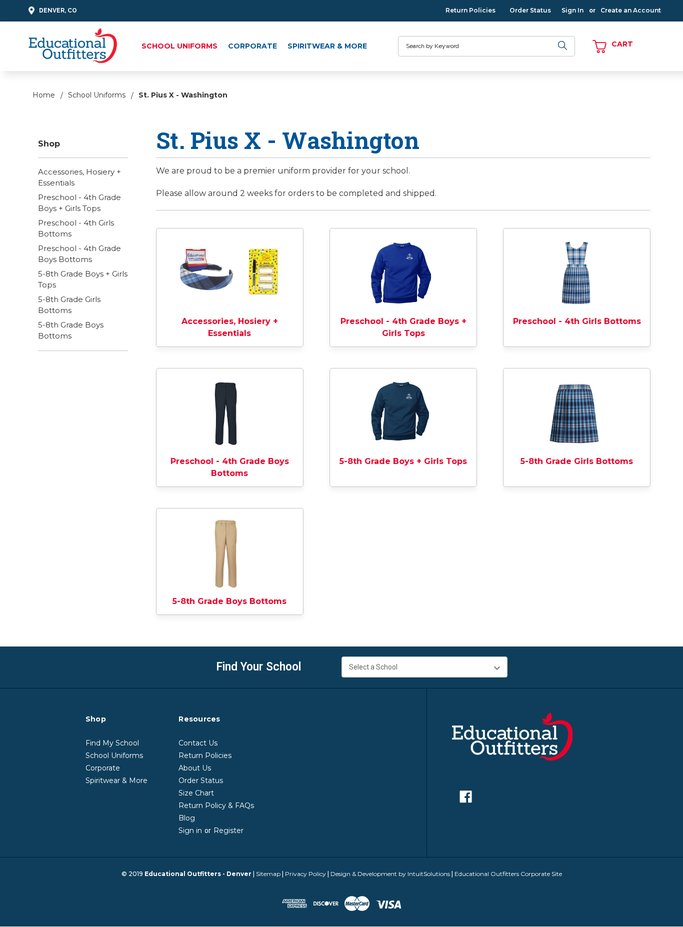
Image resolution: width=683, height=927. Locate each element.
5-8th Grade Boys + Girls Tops (83, 279)
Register (229, 830)
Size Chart (196, 793)
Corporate (252, 46)
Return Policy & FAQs (216, 805)
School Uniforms (180, 46)
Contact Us (198, 743)
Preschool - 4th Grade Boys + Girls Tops (79, 203)
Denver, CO (58, 10)
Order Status (530, 10)
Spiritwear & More (327, 46)
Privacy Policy (305, 874)
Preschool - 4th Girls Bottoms (76, 228)
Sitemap (268, 874)
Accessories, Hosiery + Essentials (79, 177)
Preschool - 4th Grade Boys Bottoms (79, 254)
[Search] (562, 46)
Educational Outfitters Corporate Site (508, 874)
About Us (194, 768)
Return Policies (471, 10)
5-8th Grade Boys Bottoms (71, 330)
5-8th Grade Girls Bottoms (69, 305)
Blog (186, 818)
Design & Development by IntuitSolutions (390, 874)
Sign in (190, 830)
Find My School (112, 743)
